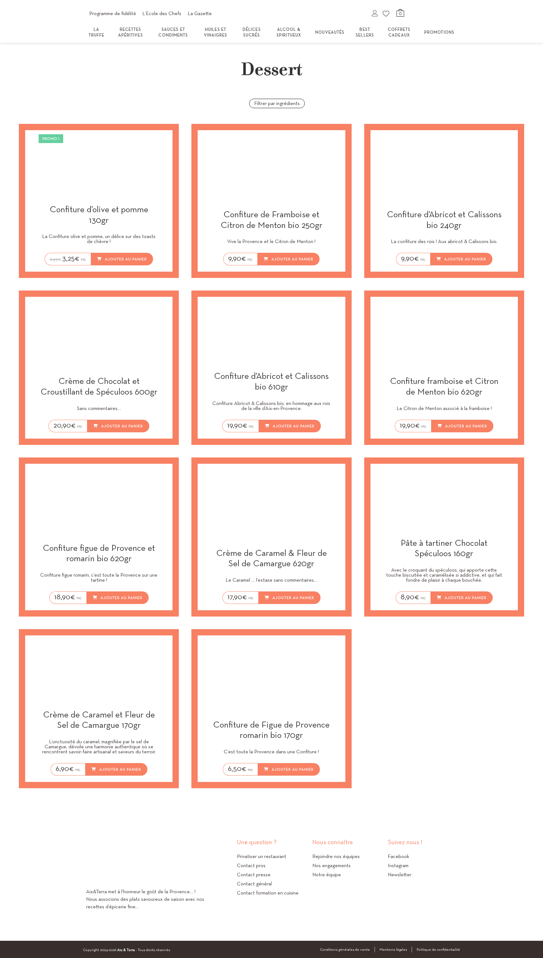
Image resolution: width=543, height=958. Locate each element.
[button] (160, 141)
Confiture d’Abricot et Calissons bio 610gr (271, 381)
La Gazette (200, 13)
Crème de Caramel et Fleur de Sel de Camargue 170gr (99, 719)
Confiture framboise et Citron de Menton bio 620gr (444, 386)
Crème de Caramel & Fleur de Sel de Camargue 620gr (271, 558)
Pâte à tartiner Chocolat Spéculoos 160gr (444, 548)
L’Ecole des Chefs (161, 13)
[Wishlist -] (386, 13)
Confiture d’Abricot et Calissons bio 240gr (444, 219)
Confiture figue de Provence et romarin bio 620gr (99, 553)
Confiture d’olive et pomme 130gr (99, 214)
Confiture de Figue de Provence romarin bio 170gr (271, 729)
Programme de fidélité (112, 13)
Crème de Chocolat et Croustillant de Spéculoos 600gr (99, 386)
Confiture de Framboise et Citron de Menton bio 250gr (271, 219)
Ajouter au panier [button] (126, 259)
